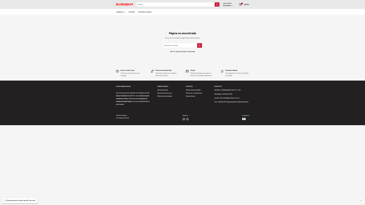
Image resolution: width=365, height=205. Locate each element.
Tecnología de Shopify (122, 118)
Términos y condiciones (194, 93)
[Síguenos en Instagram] (187, 119)
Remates (132, 12)
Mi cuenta (227, 5)
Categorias (119, 12)
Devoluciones (190, 96)
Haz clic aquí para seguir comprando (182, 51)
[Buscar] (217, 4)
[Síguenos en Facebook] (183, 119)
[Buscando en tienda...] (199, 45)
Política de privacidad (193, 90)
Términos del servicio (164, 93)
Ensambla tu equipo (145, 12)
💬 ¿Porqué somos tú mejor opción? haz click (19, 200)
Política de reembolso (164, 96)
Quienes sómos (162, 90)
